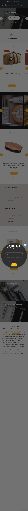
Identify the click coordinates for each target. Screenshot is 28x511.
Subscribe (14, 264)
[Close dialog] (25, 244)
